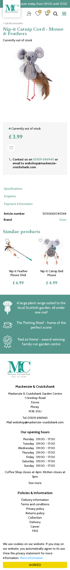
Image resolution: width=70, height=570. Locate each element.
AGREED (35, 565)
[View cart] (47, 13)
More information (31, 558)
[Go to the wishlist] (36, 14)
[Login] (29, 13)
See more (35, 483)
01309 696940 (43, 159)
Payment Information (18, 204)
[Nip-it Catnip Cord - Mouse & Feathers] (35, 79)
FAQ (35, 531)
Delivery (35, 522)
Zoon (62, 219)
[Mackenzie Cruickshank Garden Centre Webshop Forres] (11, 8)
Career (35, 526)
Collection (35, 517)
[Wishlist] (38, 13)
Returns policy (35, 513)
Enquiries (10, 196)
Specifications (13, 188)
